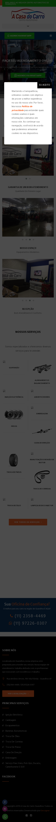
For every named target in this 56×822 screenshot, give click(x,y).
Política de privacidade (22, 109)
